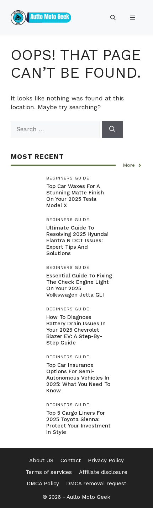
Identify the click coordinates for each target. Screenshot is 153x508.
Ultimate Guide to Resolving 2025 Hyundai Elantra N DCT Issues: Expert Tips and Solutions (77, 240)
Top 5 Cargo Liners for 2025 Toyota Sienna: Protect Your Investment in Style (78, 422)
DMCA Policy (43, 483)
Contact (70, 460)
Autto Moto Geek (88, 497)
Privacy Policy (106, 460)
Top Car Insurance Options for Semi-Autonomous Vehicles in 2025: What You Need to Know (78, 378)
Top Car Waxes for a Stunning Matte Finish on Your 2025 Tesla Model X (75, 196)
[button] (113, 17)
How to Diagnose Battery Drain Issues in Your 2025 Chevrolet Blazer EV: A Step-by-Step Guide (76, 330)
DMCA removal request (96, 483)
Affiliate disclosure (103, 472)
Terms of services (49, 472)
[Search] (112, 129)
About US (41, 460)
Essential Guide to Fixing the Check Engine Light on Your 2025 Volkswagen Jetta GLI (79, 285)
